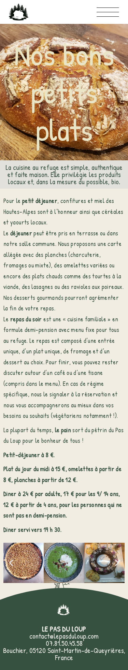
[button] (11, 563)
